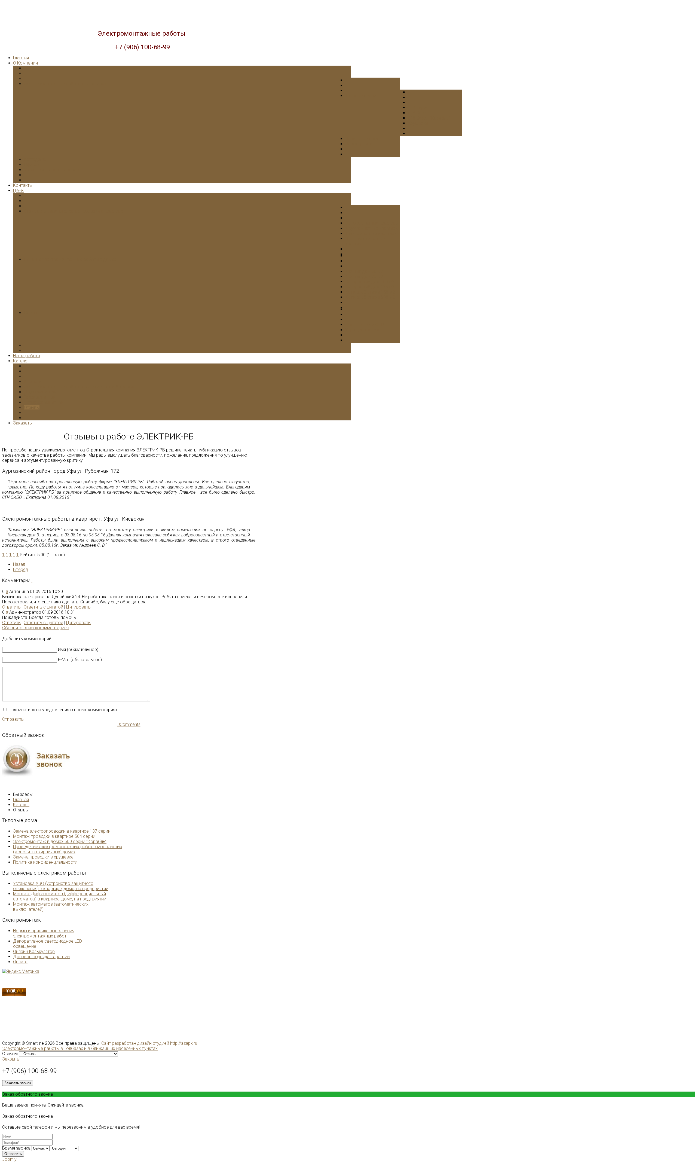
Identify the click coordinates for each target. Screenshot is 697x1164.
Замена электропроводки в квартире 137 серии (62, 831)
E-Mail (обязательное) (80, 659)
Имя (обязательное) (78, 649)
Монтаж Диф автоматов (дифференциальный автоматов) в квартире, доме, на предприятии (59, 896)
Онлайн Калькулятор (34, 951)
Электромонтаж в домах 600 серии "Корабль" (59, 841)
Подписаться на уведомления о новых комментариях (63, 709)
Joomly (9, 1159)
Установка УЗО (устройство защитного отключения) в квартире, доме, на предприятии (60, 886)
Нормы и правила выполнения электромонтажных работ (43, 933)
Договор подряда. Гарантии (41, 956)
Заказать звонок (17, 1083)
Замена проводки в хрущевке (43, 857)
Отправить (13, 719)
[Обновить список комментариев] (31, 580)
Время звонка (16, 1148)
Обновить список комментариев (35, 627)
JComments (128, 724)
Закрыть (10, 1059)
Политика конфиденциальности (45, 862)
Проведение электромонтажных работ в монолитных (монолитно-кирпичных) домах (67, 849)
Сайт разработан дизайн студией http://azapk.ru (149, 1043)
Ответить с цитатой (43, 607)
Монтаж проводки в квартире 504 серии (54, 836)
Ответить (11, 607)
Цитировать (78, 607)
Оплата (20, 961)
